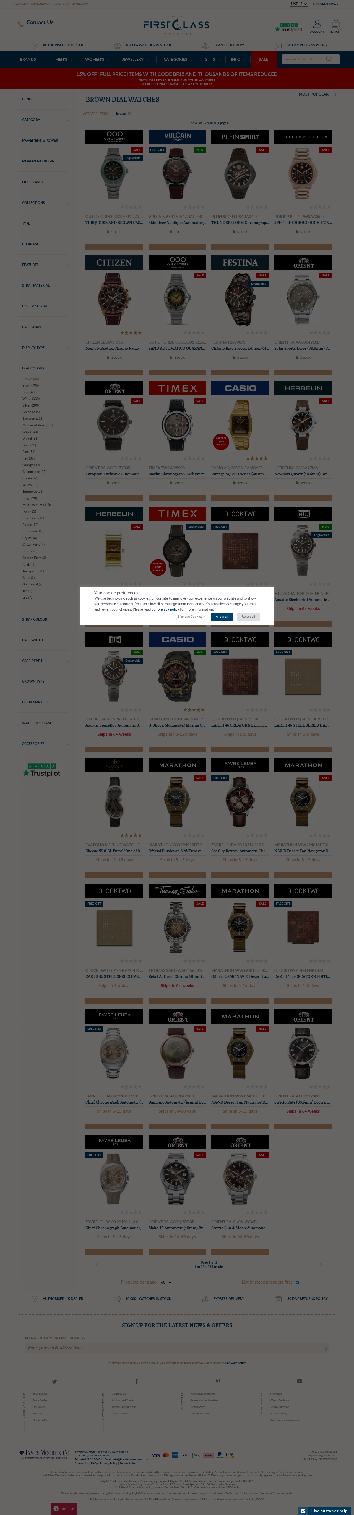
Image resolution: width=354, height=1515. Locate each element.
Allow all (222, 616)
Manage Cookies (190, 616)
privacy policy (168, 609)
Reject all (248, 616)
